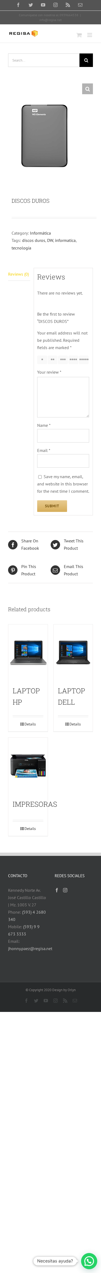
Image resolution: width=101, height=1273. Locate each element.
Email (43, 450)
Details (30, 724)
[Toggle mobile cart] (79, 35)
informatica (65, 240)
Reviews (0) (18, 274)
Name (44, 425)
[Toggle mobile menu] (90, 35)
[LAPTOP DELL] (73, 652)
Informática (40, 233)
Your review (49, 372)
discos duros (33, 240)
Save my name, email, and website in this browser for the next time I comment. (63, 484)
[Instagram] (65, 890)
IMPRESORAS (35, 804)
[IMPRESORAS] (28, 766)
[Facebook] (57, 890)
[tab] (19, 274)
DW (50, 240)
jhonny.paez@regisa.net (30, 948)
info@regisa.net (50, 20)
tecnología (21, 248)
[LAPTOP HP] (28, 652)
